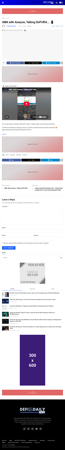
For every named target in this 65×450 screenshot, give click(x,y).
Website (36, 235)
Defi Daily (12, 445)
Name (4, 228)
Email (4, 235)
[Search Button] (61, 257)
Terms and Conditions (26, 442)
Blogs (10, 440)
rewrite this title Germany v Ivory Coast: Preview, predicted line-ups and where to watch (33, 299)
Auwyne (12, 154)
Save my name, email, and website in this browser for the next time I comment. (26, 243)
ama (7, 154)
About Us (4, 440)
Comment (5, 206)
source (4, 134)
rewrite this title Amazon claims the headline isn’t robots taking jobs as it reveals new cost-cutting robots (35, 327)
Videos (7, 18)
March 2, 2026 (22, 26)
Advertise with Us (33, 440)
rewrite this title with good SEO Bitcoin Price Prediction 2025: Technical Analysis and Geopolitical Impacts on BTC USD (35, 320)
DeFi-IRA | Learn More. (20, 440)
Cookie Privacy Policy (13, 442)
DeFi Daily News (11, 26)
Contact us (37, 442)
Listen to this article (11, 86)
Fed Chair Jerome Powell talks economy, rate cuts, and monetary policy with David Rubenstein (34, 293)
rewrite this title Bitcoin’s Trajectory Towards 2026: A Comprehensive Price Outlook (31, 306)
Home (3, 18)
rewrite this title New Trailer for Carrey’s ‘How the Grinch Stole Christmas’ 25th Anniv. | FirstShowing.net (32, 313)
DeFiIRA (18, 154)
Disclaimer (42, 440)
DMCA (3, 442)
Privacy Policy (51, 440)
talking (24, 154)
